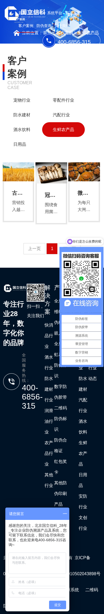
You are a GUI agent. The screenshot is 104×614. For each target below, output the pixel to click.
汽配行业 (61, 115)
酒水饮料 (21, 129)
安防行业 (83, 501)
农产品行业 (49, 453)
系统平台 (54, 13)
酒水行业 (49, 362)
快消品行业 (49, 336)
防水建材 (21, 115)
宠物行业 (21, 100)
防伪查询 (44, 26)
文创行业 (83, 523)
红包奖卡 (60, 466)
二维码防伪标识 (60, 419)
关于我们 (62, 26)
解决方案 (72, 13)
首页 (22, 13)
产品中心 (36, 13)
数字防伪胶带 (60, 392)
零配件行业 (63, 100)
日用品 (19, 144)
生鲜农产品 (63, 129)
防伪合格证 (60, 445)
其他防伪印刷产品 (60, 493)
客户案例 (25, 26)
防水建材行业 (49, 389)
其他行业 (49, 480)
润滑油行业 (49, 421)
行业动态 (92, 373)
